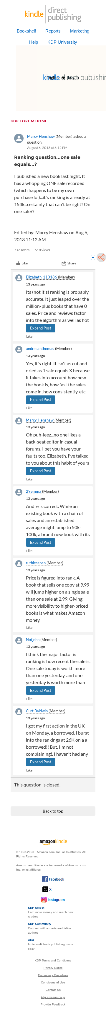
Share (71, 263)
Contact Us (53, 989)
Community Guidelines (53, 975)
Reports (53, 30)
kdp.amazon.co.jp (53, 997)
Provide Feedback (53, 1004)
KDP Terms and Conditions (53, 960)
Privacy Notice (53, 967)
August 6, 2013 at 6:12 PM (47, 147)
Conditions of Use (53, 982)
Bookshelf (26, 30)
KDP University (62, 42)
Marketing (79, 30)
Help (33, 42)
